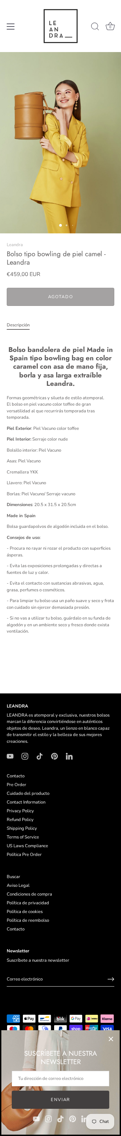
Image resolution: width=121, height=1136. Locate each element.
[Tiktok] (60, 1119)
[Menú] (10, 26)
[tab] (21, 325)
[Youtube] (36, 1119)
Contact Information (26, 802)
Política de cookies (25, 912)
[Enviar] (111, 979)
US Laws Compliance (27, 846)
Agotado (60, 297)
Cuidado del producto (28, 793)
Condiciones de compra (29, 894)
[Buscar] (95, 27)
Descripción (18, 325)
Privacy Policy (20, 811)
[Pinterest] (72, 1119)
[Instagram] (48, 1119)
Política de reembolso (28, 920)
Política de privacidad (28, 903)
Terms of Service (23, 837)
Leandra (15, 245)
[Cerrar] (111, 1039)
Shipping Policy (22, 828)
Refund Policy (20, 820)
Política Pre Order (24, 855)
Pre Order (16, 785)
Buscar (13, 877)
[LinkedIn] (84, 1119)
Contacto (16, 776)
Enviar (60, 1100)
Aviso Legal (18, 885)
